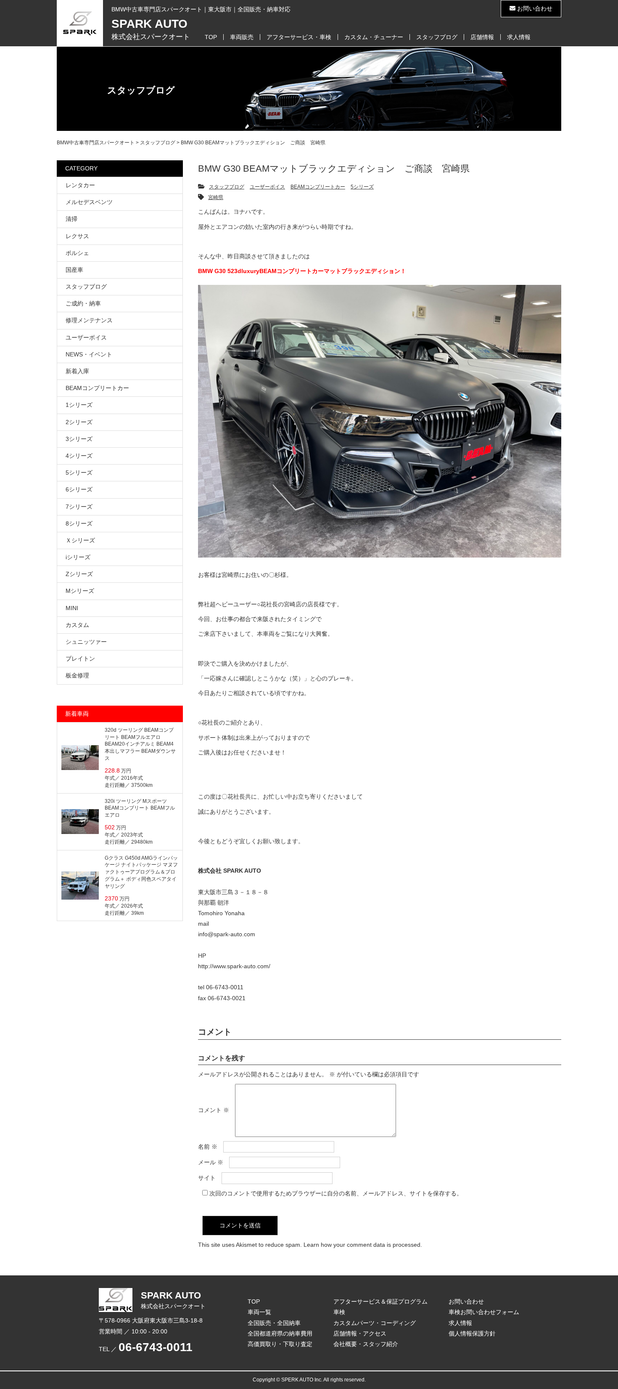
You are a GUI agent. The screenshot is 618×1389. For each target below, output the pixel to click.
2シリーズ (79, 422)
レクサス (77, 236)
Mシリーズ (80, 590)
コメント (213, 1110)
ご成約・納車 (83, 303)
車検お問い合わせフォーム (484, 1312)
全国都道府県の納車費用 (280, 1333)
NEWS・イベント (89, 354)
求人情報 (519, 37)
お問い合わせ (533, 8)
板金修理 (77, 675)
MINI (72, 608)
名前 (207, 1146)
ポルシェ (77, 253)
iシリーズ (78, 557)
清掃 (71, 218)
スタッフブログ (436, 37)
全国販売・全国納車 (274, 1323)
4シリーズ (79, 455)
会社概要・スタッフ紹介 (365, 1344)
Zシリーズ (79, 574)
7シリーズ (79, 506)
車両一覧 (259, 1312)
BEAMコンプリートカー (318, 187)
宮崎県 (215, 197)
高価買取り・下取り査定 (280, 1344)
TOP (211, 37)
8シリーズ (79, 523)
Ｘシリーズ (80, 540)
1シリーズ (79, 404)
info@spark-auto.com (226, 934)
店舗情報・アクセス (359, 1333)
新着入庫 (77, 371)
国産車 (74, 269)
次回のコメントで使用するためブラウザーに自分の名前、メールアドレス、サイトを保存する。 (335, 1193)
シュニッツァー (86, 641)
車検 (339, 1312)
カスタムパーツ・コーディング (374, 1323)
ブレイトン (80, 658)
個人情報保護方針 (472, 1333)
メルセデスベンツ (89, 202)
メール (210, 1162)
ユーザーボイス (267, 187)
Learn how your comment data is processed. (363, 1244)
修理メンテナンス (89, 320)
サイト (207, 1177)
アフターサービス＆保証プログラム (380, 1301)
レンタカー (80, 185)
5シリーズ (362, 187)
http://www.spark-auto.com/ (234, 966)
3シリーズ (79, 439)
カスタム (77, 624)
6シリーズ (79, 489)
